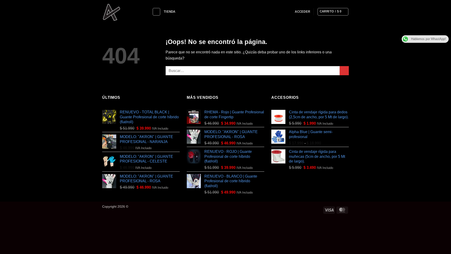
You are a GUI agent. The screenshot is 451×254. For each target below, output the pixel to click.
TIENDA (169, 11)
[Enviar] (344, 70)
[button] (302, 11)
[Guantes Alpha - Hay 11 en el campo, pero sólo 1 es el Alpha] (123, 12)
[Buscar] (156, 12)
